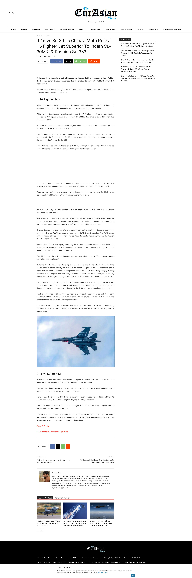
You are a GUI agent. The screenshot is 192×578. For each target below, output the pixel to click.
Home (39, 36)
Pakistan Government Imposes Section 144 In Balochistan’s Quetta (53, 461)
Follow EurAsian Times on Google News (52, 432)
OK (133, 575)
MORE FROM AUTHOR (62, 498)
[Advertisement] (75, 71)
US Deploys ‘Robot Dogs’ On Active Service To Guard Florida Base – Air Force (97, 461)
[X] (13, 13)
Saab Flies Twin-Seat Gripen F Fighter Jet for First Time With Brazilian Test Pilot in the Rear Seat (48, 523)
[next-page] (41, 530)
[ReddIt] (68, 446)
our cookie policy (102, 572)
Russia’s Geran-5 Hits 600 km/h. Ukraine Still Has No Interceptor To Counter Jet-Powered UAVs (101, 523)
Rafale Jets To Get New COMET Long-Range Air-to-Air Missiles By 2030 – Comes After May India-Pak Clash (138, 78)
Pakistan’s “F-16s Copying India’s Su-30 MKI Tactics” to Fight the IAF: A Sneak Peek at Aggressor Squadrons (136, 69)
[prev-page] (38, 530)
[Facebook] (9, 13)
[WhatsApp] (63, 446)
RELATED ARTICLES (45, 498)
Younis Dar (42, 56)
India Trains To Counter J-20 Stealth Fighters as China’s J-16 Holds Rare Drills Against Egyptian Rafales (74, 523)
